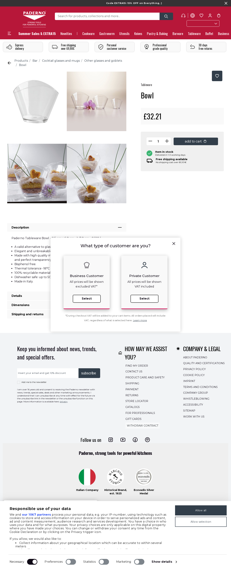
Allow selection (201, 521)
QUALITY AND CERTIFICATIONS (204, 363)
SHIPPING (132, 383)
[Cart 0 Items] (218, 16)
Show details (162, 561)
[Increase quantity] (167, 141)
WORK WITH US (193, 416)
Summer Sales (159, 3)
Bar (35, 60)
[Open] (166, 16)
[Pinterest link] (147, 440)
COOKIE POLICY (194, 375)
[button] (66, 34)
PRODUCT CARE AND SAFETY (145, 377)
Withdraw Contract (142, 425)
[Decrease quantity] (150, 141)
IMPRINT (189, 381)
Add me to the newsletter (34, 382)
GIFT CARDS (133, 419)
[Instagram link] (111, 440)
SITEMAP (189, 410)
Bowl (22, 65)
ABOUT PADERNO (195, 357)
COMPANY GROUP (195, 393)
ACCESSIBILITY (193, 404)
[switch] (71, 562)
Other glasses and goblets (103, 60)
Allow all (200, 510)
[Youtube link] (123, 440)
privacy (63, 401)
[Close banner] (226, 3)
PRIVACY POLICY (194, 369)
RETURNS (131, 395)
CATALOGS (132, 407)
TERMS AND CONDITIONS (200, 387)
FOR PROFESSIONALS (140, 413)
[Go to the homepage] (34, 19)
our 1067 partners (36, 514)
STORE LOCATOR (136, 401)
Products (21, 60)
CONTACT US (133, 371)
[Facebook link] (135, 440)
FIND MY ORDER (136, 365)
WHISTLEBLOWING (196, 398)
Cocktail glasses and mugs (61, 60)
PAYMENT (131, 389)
